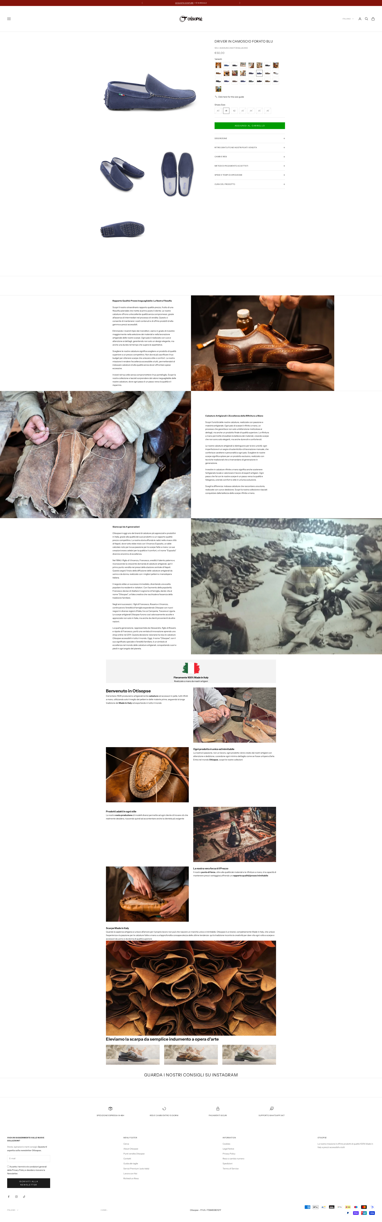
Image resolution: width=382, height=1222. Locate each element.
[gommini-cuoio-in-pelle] (251, 65)
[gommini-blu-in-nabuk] (243, 81)
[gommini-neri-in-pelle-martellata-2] (235, 65)
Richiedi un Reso (131, 1178)
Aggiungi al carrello (250, 125)
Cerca (126, 1143)
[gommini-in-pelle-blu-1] (218, 89)
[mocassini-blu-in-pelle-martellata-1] (276, 81)
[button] (229, 97)
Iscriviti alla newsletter (28, 1183)
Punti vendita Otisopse (134, 1153)
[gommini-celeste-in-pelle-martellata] (226, 65)
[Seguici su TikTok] (24, 1196)
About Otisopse (130, 1148)
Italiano (346, 19)
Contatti (127, 1158)
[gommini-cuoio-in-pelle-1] (276, 65)
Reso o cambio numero (233, 1158)
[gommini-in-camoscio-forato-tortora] (267, 73)
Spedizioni (227, 1163)
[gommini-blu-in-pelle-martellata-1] (251, 73)
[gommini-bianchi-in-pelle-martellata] (218, 65)
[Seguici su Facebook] (8, 1196)
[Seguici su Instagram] (16, 1196)
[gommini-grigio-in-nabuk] (251, 81)
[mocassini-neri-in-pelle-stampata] (218, 81)
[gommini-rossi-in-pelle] (235, 73)
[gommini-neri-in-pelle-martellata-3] (226, 73)
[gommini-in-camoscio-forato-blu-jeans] (259, 73)
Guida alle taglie (130, 1163)
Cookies (226, 1143)
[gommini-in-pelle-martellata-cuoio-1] (218, 73)
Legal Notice (228, 1148)
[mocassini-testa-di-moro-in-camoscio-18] (235, 81)
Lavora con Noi (130, 1173)
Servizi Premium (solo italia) (136, 1168)
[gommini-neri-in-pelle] (259, 65)
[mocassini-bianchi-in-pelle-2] (276, 73)
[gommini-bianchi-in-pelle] (243, 65)
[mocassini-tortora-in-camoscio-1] (267, 81)
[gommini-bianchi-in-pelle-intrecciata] (243, 73)
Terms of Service (231, 1168)
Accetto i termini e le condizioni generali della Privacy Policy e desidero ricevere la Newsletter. (27, 1170)
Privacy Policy (229, 1153)
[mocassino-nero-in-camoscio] (259, 81)
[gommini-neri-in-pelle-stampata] (267, 65)
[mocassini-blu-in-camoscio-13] (226, 81)
